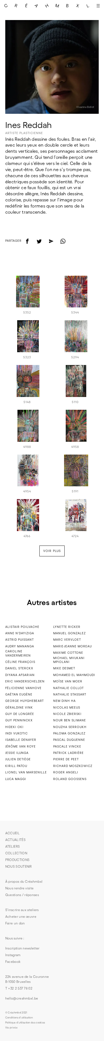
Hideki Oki (14, 727)
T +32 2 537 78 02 (18, 988)
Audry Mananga (19, 646)
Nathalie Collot (68, 688)
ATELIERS (12, 846)
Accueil (12, 833)
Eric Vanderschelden (25, 681)
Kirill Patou (16, 766)
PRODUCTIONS (17, 860)
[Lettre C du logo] (6, 5)
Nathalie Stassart (69, 694)
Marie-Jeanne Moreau (72, 646)
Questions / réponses (22, 895)
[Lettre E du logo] (26, 5)
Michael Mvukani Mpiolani (69, 660)
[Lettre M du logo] (57, 5)
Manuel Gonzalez (69, 633)
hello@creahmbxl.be (21, 998)
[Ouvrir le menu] (98, 5)
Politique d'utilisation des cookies (25, 1022)
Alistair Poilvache (22, 626)
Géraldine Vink (19, 707)
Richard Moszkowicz (72, 766)
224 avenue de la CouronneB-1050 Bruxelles (27, 979)
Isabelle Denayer (20, 739)
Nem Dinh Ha (64, 700)
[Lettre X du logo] (77, 5)
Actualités (15, 840)
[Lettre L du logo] (88, 5)
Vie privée (11, 1027)
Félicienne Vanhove (23, 688)
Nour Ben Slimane (69, 720)
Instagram (13, 955)
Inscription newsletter (22, 948)
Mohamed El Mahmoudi (74, 675)
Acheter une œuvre (20, 916)
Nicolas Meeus (66, 707)
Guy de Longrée (19, 714)
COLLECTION (16, 853)
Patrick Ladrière (68, 752)
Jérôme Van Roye (20, 746)
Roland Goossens (70, 779)
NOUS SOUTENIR (18, 866)
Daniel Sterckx (19, 668)
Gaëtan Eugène (18, 694)
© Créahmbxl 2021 (16, 1012)
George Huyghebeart (24, 700)
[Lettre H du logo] (47, 5)
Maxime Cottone (68, 652)
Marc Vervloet (67, 639)
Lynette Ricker (66, 626)
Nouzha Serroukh (70, 727)
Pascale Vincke (67, 746)
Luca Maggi (15, 779)
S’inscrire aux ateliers (22, 910)
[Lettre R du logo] (16, 5)
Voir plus (51, 550)
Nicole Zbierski (67, 714)
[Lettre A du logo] (37, 5)
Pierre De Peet (66, 759)
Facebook (13, 961)
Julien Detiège (18, 759)
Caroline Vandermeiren (18, 653)
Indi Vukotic (16, 733)
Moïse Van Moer (67, 681)
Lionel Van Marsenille (26, 772)
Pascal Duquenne (69, 739)
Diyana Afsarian (20, 675)
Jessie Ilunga (17, 752)
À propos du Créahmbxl (23, 881)
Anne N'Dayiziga (19, 633)
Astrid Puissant (19, 639)
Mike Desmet (64, 668)
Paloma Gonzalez (69, 733)
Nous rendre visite (19, 888)
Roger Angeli (65, 772)
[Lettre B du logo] (67, 5)
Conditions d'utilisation (19, 1017)
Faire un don (15, 923)
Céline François (20, 661)
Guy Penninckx (19, 720)
